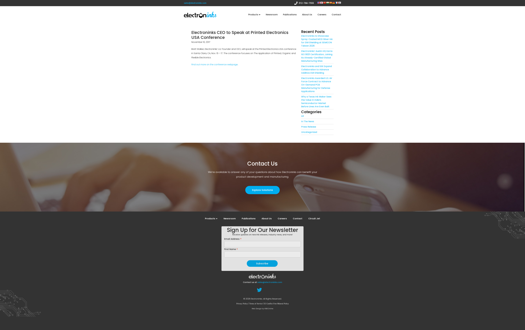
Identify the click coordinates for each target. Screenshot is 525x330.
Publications (290, 14)
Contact (336, 14)
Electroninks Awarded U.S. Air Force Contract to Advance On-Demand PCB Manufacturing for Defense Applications (316, 85)
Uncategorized (309, 132)
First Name (231, 249)
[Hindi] (327, 3)
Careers (321, 14)
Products (253, 14)
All (302, 116)
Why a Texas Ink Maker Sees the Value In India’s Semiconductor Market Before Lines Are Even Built (316, 101)
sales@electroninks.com (195, 3)
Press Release (308, 126)
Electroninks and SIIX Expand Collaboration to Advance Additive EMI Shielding (316, 69)
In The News (307, 121)
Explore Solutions (262, 190)
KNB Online (269, 308)
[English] (318, 3)
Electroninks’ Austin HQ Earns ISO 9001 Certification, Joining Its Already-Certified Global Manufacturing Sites (316, 56)
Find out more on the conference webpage (214, 64)
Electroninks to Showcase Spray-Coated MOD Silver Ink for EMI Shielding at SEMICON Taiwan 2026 (317, 40)
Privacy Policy (242, 304)
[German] (333, 3)
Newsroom (272, 14)
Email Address (233, 239)
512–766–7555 (306, 3)
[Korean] (339, 3)
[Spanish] (330, 3)
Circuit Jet (314, 218)
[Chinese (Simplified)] (324, 3)
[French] (336, 3)
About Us (307, 14)
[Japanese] (321, 3)
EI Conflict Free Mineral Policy (276, 304)
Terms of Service (255, 304)
